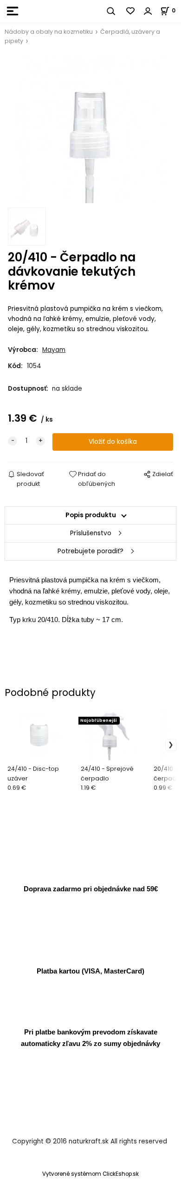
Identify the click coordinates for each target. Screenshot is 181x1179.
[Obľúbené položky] (131, 11)
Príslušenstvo (90, 533)
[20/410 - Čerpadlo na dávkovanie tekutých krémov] (90, 129)
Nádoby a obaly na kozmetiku (49, 32)
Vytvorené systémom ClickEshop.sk (90, 1174)
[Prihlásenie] (148, 11)
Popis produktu (90, 515)
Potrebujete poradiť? (90, 551)
